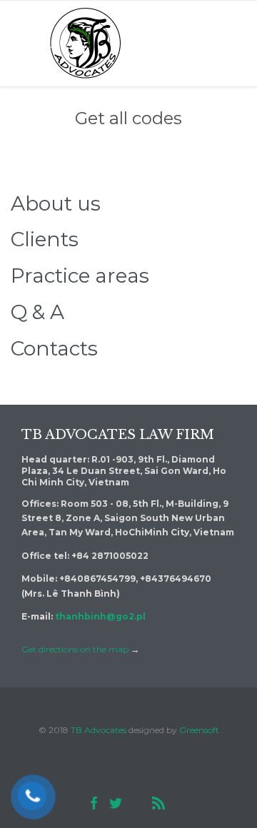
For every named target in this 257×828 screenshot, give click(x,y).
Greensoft (199, 729)
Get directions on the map (74, 649)
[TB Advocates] (85, 43)
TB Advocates (98, 729)
